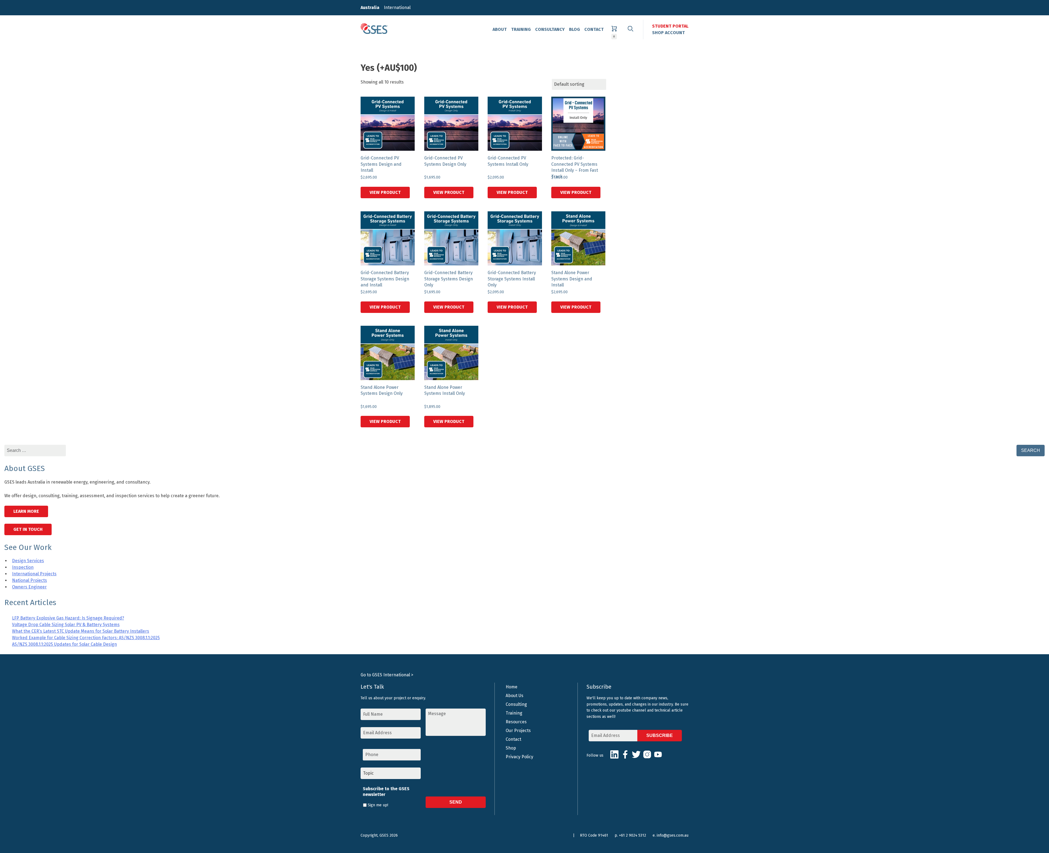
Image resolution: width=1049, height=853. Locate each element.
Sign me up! (378, 805)
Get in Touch (28, 529)
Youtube (658, 754)
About (500, 29)
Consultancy (550, 29)
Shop (511, 748)
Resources (516, 721)
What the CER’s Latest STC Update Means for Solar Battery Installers (80, 631)
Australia (370, 7)
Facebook (625, 754)
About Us (514, 695)
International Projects (34, 573)
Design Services (28, 560)
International (397, 7)
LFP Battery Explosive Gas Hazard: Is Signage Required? (68, 618)
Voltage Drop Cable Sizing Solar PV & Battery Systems (66, 624)
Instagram (647, 754)
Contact (594, 29)
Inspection (23, 567)
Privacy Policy (519, 756)
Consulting (516, 704)
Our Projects (518, 730)
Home (511, 686)
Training (521, 29)
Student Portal (670, 26)
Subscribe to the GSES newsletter (386, 791)
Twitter (636, 754)
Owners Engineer (29, 587)
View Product (385, 192)
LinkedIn (614, 754)
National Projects (29, 580)
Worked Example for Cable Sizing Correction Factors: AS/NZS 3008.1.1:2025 (86, 637)
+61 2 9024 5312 (632, 835)
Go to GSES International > (387, 674)
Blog (574, 29)
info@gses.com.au (672, 835)
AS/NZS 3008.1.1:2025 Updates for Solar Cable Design (64, 644)
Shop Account (668, 32)
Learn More (26, 511)
